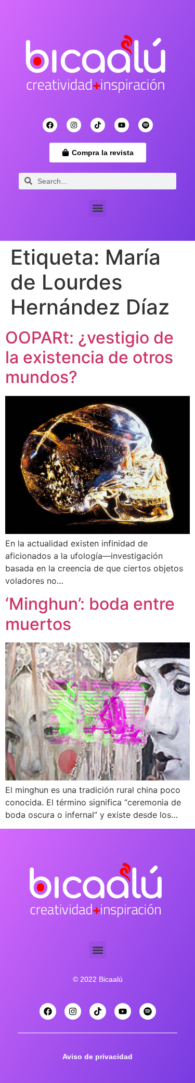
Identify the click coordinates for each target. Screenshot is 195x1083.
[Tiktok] (97, 125)
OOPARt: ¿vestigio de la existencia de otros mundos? (89, 357)
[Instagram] (74, 125)
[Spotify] (145, 125)
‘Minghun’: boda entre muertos (90, 614)
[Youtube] (121, 125)
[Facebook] (50, 125)
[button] (97, 208)
